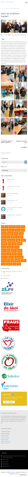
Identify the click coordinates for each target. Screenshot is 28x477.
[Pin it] (24, 147)
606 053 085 (5, 464)
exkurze (4, 233)
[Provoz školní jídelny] (3, 195)
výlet (12, 260)
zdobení (23, 260)
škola (19, 264)
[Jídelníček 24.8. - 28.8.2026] (3, 216)
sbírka (14, 253)
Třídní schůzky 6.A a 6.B (13, 186)
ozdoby (19, 243)
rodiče (9, 253)
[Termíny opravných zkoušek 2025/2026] (3, 209)
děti (23, 230)
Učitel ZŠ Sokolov (22, 34)
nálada (14, 243)
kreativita (4, 243)
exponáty (10, 233)
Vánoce (11, 257)
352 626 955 (5, 459)
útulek (3, 264)
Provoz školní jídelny (12, 193)
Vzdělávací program (5, 431)
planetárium (10, 247)
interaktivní (14, 236)
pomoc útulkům (5, 250)
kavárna (4, 240)
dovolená (18, 230)
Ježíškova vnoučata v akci (21, 142)
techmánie (4, 257)
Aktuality (12, 34)
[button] (23, 475)
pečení (3, 247)
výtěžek (17, 260)
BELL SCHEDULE (9, 402)
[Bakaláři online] (3, 181)
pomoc (16, 247)
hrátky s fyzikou (5, 236)
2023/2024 (12, 226)
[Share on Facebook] (21, 147)
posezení (13, 250)
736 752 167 (5, 462)
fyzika (16, 233)
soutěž (19, 253)
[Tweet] (22, 147)
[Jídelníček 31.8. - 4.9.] (3, 202)
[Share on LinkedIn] (26, 147)
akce (23, 226)
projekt (19, 250)
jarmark (20, 236)
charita (3, 230)
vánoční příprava (18, 257)
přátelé (3, 253)
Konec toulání (11, 240)
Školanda (9, 264)
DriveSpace (13, 472)
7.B (6, 226)
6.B (2, 226)
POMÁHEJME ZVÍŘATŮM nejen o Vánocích (7, 142)
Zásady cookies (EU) (6, 441)
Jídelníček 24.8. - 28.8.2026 (14, 215)
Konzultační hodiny (5, 433)
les (9, 243)
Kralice (23, 240)
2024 (18, 226)
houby (21, 233)
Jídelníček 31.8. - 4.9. (12, 200)
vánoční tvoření (5, 260)
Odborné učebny (4, 435)
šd (14, 264)
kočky (18, 240)
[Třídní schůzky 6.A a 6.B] (3, 188)
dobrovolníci (10, 230)
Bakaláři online (11, 179)
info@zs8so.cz (6, 466)
